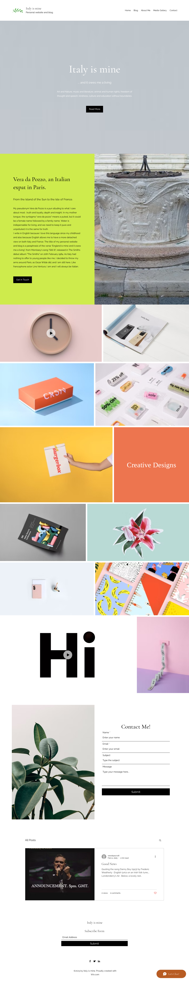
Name (106, 732)
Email (105, 744)
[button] (94, 109)
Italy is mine (33, 8)
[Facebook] (90, 961)
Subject (106, 755)
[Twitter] (94, 961)
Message (107, 767)
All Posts (30, 840)
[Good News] (59, 874)
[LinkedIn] (98, 961)
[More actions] (156, 856)
